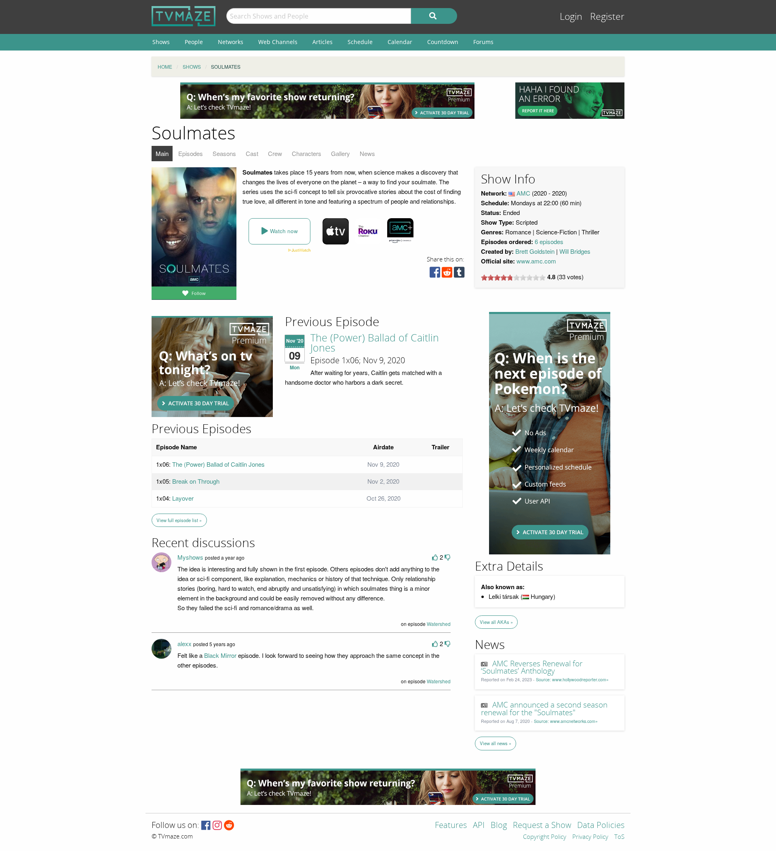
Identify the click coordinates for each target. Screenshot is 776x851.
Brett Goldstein (535, 251)
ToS (619, 837)
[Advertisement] (327, 100)
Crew (275, 153)
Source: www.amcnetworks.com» (566, 721)
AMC (523, 193)
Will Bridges (574, 251)
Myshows (190, 557)
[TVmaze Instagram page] (217, 826)
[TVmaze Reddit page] (229, 826)
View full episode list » (179, 520)
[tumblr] (459, 274)
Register (607, 16)
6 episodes (549, 241)
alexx (184, 643)
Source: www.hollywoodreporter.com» (572, 679)
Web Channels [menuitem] (277, 42)
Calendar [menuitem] (400, 42)
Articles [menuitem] (322, 42)
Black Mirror (220, 655)
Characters (306, 153)
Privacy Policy (590, 837)
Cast (252, 153)
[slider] (513, 277)
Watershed (439, 623)
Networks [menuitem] (230, 42)
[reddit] (447, 274)
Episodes (190, 153)
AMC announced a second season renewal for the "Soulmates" (544, 709)
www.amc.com (536, 261)
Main (162, 153)
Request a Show (542, 826)
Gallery (340, 153)
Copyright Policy (544, 837)
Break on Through (195, 481)
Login (571, 16)
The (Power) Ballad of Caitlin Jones (374, 343)
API (479, 826)
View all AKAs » (496, 622)
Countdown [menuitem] (442, 42)
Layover (183, 498)
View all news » (495, 743)
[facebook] (435, 274)
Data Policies (600, 826)
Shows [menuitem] (161, 42)
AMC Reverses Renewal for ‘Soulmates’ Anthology (532, 667)
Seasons (224, 153)
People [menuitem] (194, 42)
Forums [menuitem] (483, 42)
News (367, 153)
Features (451, 826)
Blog (499, 826)
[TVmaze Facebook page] (206, 826)
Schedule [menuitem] (360, 42)
